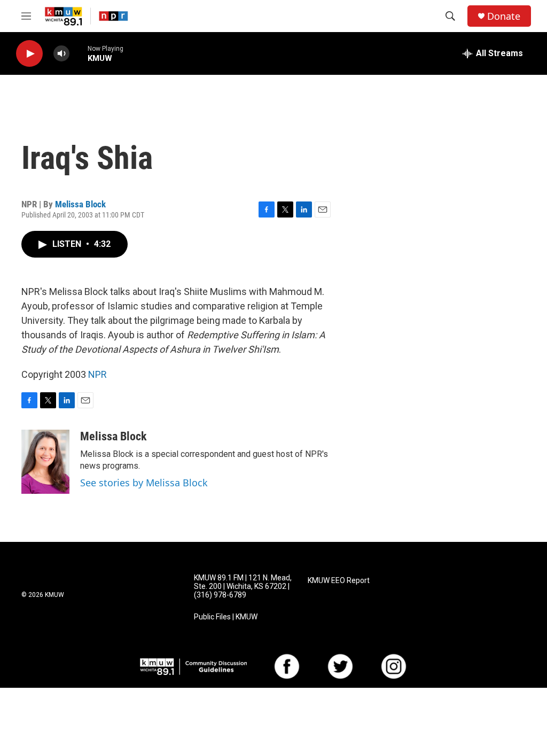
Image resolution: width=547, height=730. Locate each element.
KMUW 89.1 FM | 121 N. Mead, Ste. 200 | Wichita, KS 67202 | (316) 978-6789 (243, 586)
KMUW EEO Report (339, 581)
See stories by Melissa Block (144, 482)
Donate (503, 16)
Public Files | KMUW (225, 617)
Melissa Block (80, 204)
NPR (97, 374)
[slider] (78, 53)
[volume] (61, 54)
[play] (29, 54)
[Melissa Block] (45, 462)
